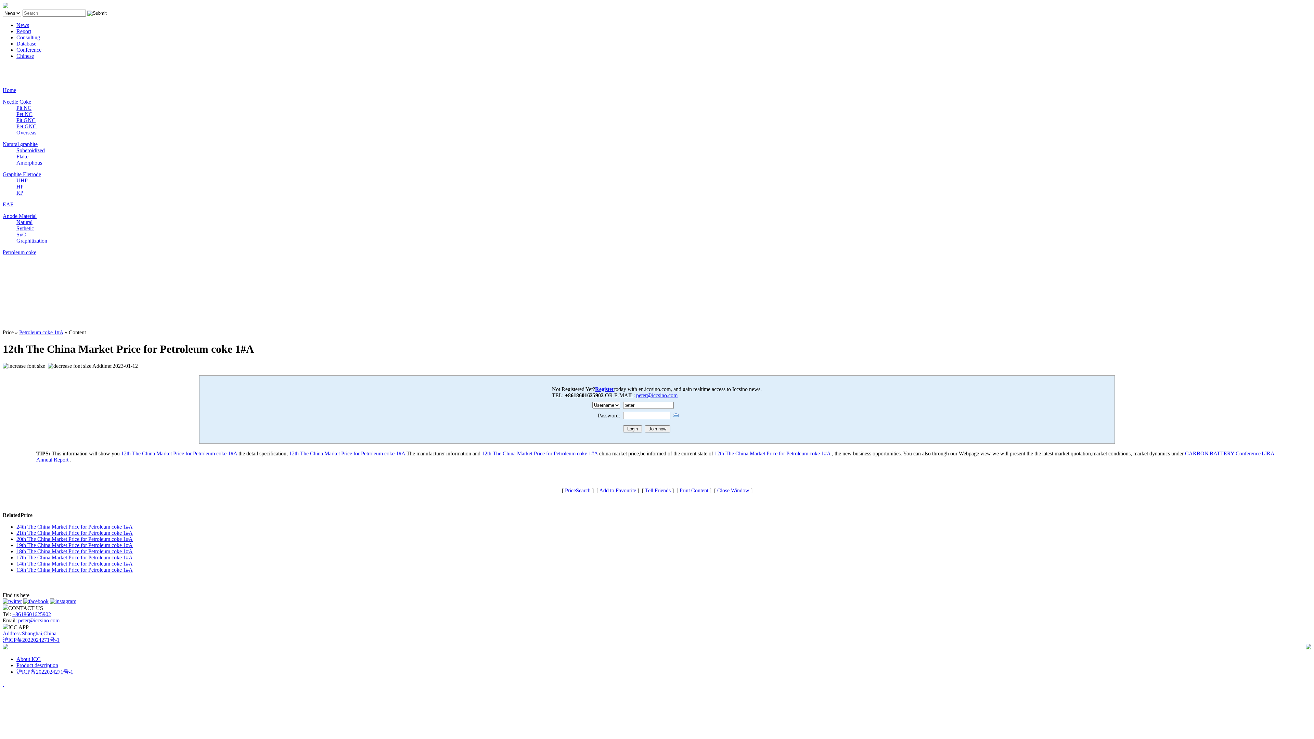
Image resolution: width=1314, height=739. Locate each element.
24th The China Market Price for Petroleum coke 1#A (74, 527)
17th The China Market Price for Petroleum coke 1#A (74, 557)
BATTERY (1222, 453)
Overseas (26, 132)
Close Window (733, 490)
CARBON (1197, 453)
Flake (22, 156)
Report (23, 31)
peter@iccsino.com (657, 395)
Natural (24, 222)
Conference (28, 50)
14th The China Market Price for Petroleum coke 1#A (74, 564)
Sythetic (25, 228)
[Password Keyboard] (676, 415)
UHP (22, 180)
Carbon (11, 67)
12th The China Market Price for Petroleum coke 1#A (179, 453)
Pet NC (24, 114)
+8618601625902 (31, 614)
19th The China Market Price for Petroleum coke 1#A (74, 545)
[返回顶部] (3, 684)
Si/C (21, 234)
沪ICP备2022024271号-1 (31, 640)
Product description (37, 665)
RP (19, 193)
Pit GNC (26, 120)
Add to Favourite (617, 490)
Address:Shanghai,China (29, 633)
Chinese (25, 56)
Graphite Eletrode (22, 174)
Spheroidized (30, 150)
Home (9, 90)
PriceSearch (578, 490)
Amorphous (29, 163)
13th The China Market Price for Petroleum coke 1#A (74, 570)
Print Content (694, 490)
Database (26, 44)
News (22, 25)
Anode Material (20, 216)
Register (604, 389)
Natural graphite (20, 144)
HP (20, 187)
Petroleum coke (19, 252)
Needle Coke (17, 102)
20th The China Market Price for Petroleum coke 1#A (74, 539)
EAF (8, 204)
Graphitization (31, 241)
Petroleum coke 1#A (41, 332)
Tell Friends (658, 490)
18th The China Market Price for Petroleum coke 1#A (74, 551)
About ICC (28, 659)
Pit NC (23, 108)
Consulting (28, 37)
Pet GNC (26, 126)
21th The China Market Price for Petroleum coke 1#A (74, 533)
